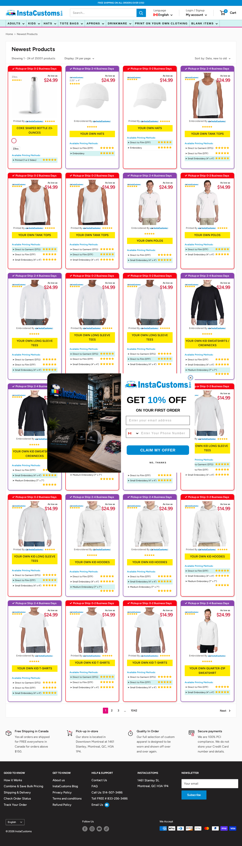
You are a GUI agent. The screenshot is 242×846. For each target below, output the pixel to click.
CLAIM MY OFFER (157, 450)
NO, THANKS (158, 462)
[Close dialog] (190, 377)
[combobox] (132, 433)
